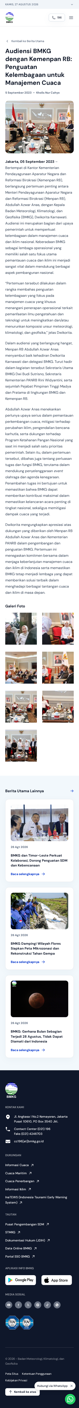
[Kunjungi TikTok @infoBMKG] (47, 1304)
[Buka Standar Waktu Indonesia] (72, 4)
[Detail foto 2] (58, 629)
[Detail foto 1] (21, 629)
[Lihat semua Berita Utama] (71, 791)
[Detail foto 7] (21, 746)
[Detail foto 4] (58, 668)
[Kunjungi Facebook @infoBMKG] (18, 1304)
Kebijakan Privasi (16, 1380)
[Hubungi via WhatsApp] (70, 1399)
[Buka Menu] (71, 17)
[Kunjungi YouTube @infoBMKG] (8, 1304)
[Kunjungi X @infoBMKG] (28, 1304)
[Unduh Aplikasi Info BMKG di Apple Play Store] (57, 1280)
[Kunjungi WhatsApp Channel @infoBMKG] (57, 1304)
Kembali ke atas (25, 1392)
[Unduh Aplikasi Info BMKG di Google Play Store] (21, 1280)
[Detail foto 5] (21, 707)
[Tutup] (71, 1386)
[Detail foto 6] (58, 707)
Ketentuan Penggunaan (36, 1374)
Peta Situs (11, 1374)
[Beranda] (9, 17)
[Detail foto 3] (21, 668)
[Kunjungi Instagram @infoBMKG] (37, 1304)
